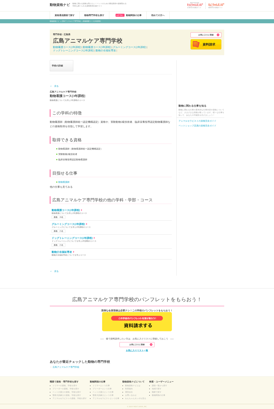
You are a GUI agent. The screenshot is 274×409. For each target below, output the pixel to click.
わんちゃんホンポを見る (135, 398)
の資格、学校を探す (64, 385)
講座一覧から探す (159, 385)
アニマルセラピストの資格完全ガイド (197, 121)
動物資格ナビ (60, 5)
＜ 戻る (54, 86)
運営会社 (129, 392)
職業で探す (156, 392)
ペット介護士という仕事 (103, 392)
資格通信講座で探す (65, 15)
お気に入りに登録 (206, 35)
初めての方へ (158, 15)
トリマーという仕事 (101, 385)
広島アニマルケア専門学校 (66, 367)
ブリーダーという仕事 (102, 389)
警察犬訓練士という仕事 (103, 395)
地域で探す (156, 389)
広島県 (67, 34)
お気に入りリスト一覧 (137, 350)
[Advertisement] (200, 80)
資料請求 (209, 44)
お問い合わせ (131, 395)
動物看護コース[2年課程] (67, 47)
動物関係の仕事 (129, 15)
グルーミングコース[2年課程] (129, 47)
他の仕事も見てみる (61, 186)
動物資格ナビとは (132, 385)
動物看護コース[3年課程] (97, 47)
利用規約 (129, 389)
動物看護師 (63, 182)
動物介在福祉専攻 (106, 50)
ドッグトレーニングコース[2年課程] (73, 50)
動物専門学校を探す (94, 15)
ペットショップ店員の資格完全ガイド (197, 126)
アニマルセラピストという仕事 (106, 398)
